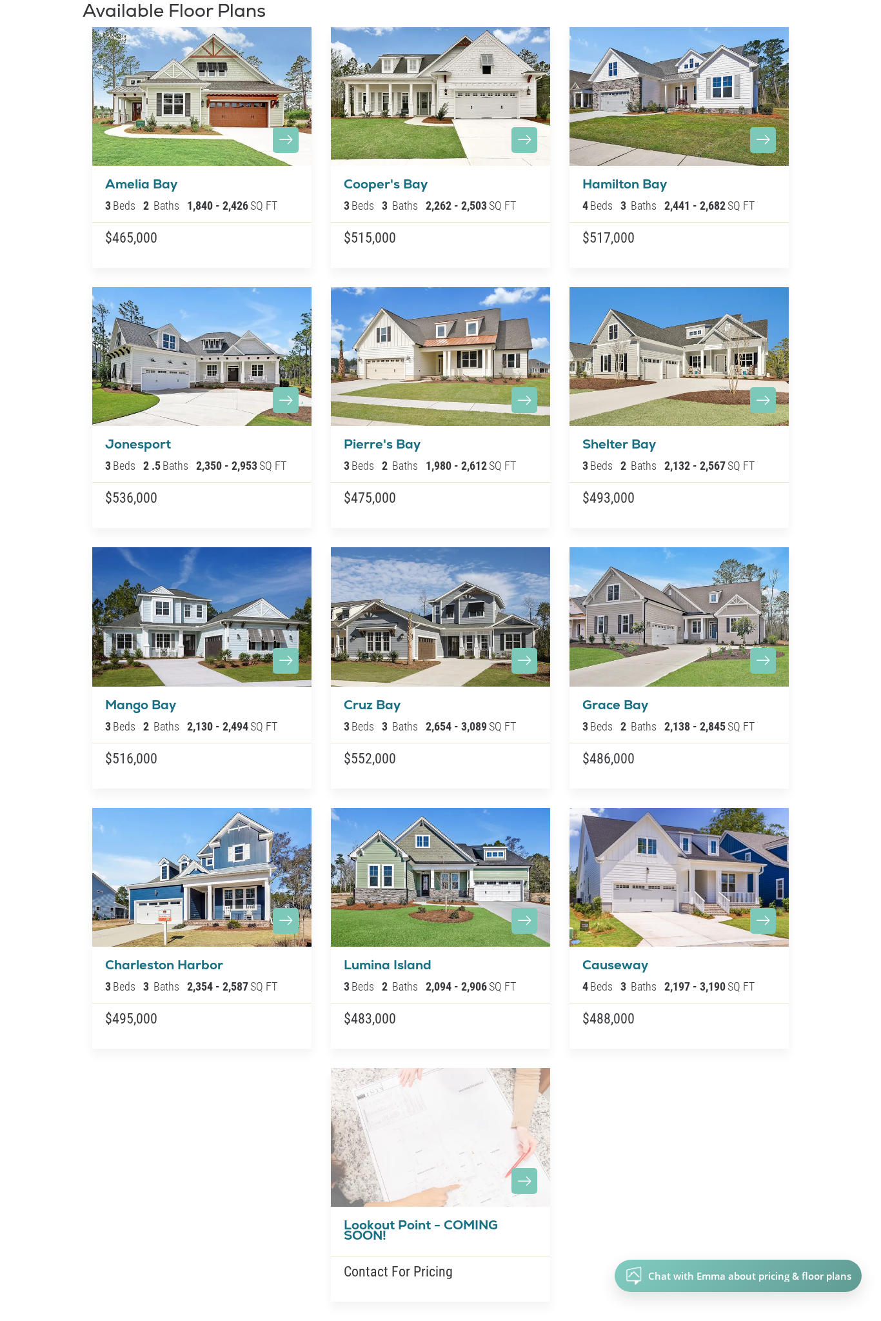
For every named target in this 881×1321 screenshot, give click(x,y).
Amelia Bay (141, 184)
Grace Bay (615, 704)
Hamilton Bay (624, 184)
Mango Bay (140, 704)
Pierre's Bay (382, 444)
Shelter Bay (619, 444)
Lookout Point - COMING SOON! (421, 1230)
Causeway (615, 964)
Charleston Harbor (164, 964)
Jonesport (138, 444)
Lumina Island (387, 964)
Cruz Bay (372, 704)
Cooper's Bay (386, 184)
